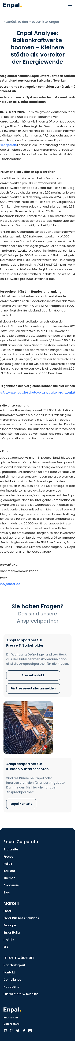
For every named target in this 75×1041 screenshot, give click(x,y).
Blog (6, 892)
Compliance (12, 979)
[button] (69, 5)
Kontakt (9, 972)
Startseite (10, 849)
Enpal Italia (11, 932)
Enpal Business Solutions (21, 918)
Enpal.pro (10, 925)
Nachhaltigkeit (14, 965)
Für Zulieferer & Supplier (20, 994)
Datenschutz (11, 1024)
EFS (5, 947)
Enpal (7, 911)
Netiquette (11, 987)
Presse (8, 856)
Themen (9, 878)
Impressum (10, 1017)
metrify (8, 939)
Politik (7, 864)
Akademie (11, 885)
